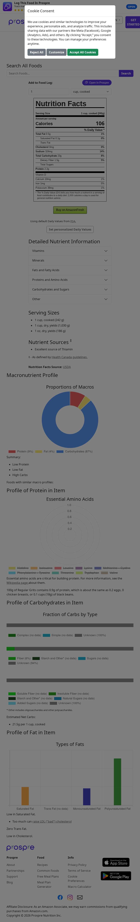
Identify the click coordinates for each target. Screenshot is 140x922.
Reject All (36, 52)
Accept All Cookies (83, 52)
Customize (56, 52)
